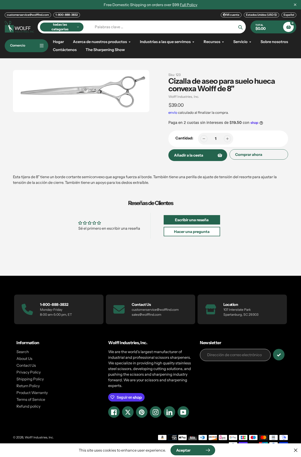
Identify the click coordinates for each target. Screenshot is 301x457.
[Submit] (279, 354)
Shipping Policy (30, 379)
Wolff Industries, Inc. (183, 97)
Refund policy (28, 406)
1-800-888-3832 (66, 14)
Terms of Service (30, 399)
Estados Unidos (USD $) (261, 14)
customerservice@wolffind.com (28, 14)
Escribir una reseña (192, 219)
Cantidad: (184, 138)
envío (173, 112)
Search (22, 351)
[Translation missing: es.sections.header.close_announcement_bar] (295, 4)
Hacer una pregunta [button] (192, 231)
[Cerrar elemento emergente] (296, 450)
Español (289, 14)
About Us (24, 358)
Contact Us (26, 365)
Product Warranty (32, 392)
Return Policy (28, 385)
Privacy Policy (28, 372)
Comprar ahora (248, 154)
